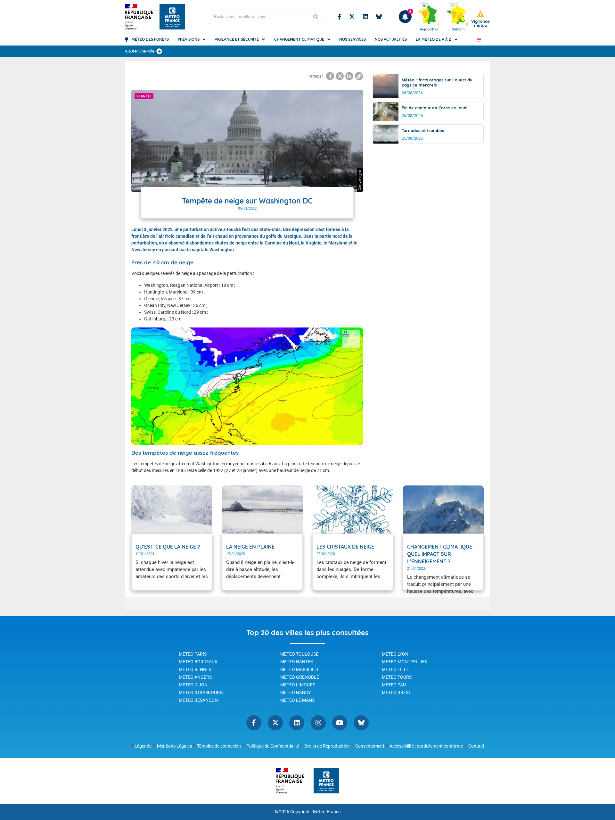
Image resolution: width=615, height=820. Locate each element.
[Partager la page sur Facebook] (330, 76)
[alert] (480, 19)
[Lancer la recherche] (316, 17)
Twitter (352, 17)
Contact (476, 746)
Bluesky (379, 17)
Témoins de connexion (219, 746)
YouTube (339, 722)
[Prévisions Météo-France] (172, 16)
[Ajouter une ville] (159, 51)
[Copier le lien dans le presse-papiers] (359, 76)
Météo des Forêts (150, 39)
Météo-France (326, 812)
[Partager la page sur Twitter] (340, 76)
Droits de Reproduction (327, 746)
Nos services (352, 39)
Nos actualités (391, 39)
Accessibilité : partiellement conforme (426, 746)
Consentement (369, 746)
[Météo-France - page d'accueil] (326, 781)
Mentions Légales (174, 746)
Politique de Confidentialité (272, 746)
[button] (479, 39)
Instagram (318, 722)
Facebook (339, 17)
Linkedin (365, 17)
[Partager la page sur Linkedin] (349, 76)
